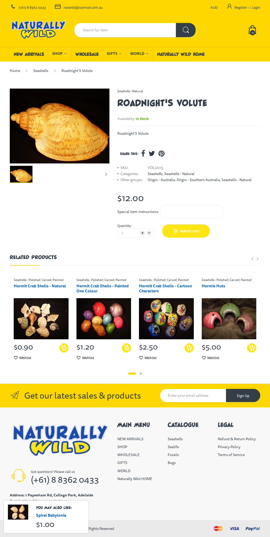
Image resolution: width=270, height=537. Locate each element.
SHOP (122, 447)
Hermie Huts (213, 286)
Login (256, 7)
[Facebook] (143, 153)
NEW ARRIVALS (130, 439)
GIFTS (122, 463)
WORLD (124, 471)
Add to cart (189, 231)
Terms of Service (231, 455)
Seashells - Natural (130, 91)
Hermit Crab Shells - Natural (40, 286)
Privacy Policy (229, 447)
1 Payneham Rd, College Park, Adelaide (59, 495)
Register (240, 7)
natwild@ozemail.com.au (83, 7)
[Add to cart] (189, 347)
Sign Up (243, 396)
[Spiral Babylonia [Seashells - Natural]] (18, 512)
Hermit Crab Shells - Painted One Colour (102, 288)
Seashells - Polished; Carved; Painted (39, 279)
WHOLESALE (128, 455)
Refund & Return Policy (237, 439)
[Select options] (64, 347)
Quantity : (124, 225)
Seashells (40, 71)
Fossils (173, 455)
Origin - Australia (161, 180)
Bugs (172, 463)
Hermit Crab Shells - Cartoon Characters (165, 288)
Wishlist (25, 357)
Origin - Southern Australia (198, 180)
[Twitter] (151, 153)
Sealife (173, 447)
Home (15, 71)
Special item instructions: (138, 211)
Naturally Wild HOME (134, 479)
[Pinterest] (161, 153)
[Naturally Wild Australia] (38, 30)
